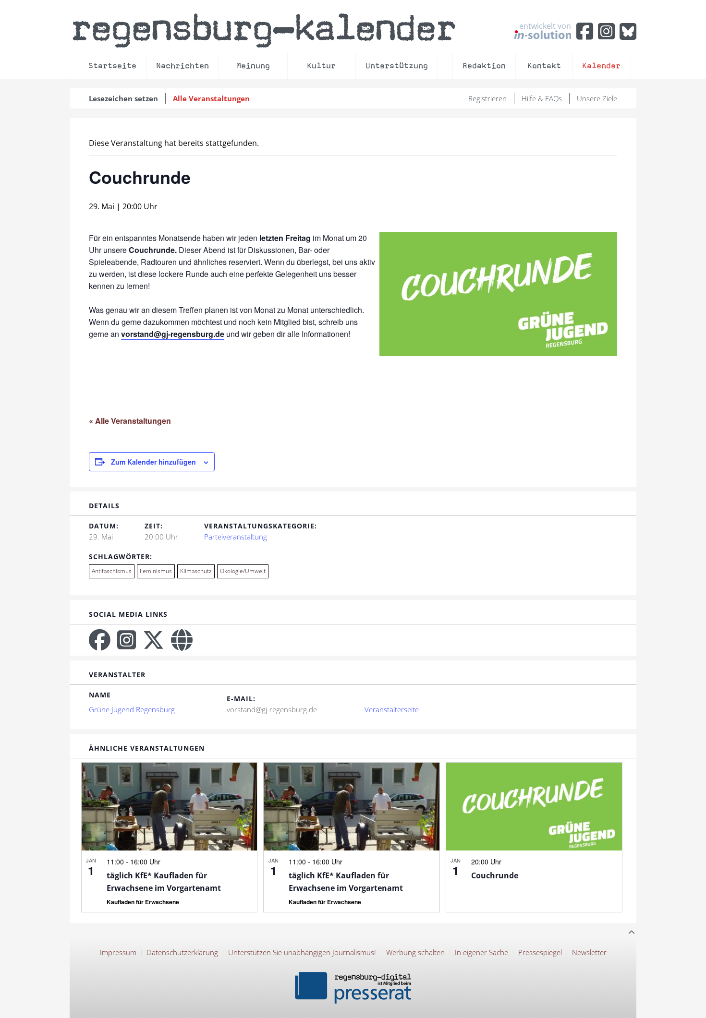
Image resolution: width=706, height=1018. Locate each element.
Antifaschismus (112, 571)
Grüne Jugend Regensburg (132, 709)
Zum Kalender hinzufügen (153, 462)
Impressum (118, 952)
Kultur (321, 65)
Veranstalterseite (392, 709)
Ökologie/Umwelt (243, 571)
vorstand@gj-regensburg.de (172, 333)
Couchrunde (494, 875)
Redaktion (484, 65)
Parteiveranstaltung (235, 536)
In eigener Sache (481, 952)
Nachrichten (182, 65)
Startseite (112, 65)
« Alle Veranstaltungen (130, 420)
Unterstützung (396, 65)
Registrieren (487, 98)
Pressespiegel (540, 952)
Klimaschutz (196, 571)
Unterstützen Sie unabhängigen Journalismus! (302, 952)
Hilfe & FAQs (542, 98)
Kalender (601, 65)
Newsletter (589, 952)
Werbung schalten (415, 952)
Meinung (253, 65)
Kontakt (544, 65)
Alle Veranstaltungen (211, 98)
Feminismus (156, 571)
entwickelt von (545, 26)
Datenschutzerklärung (182, 952)
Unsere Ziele (597, 98)
